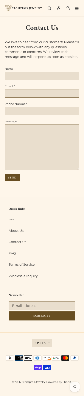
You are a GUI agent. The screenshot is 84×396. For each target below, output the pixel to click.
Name (9, 68)
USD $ (40, 343)
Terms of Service (22, 264)
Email (10, 86)
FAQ (12, 253)
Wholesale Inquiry (23, 276)
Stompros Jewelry (33, 381)
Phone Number (16, 104)
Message (11, 121)
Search (14, 219)
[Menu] (76, 8)
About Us (16, 231)
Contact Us (17, 242)
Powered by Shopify (59, 381)
